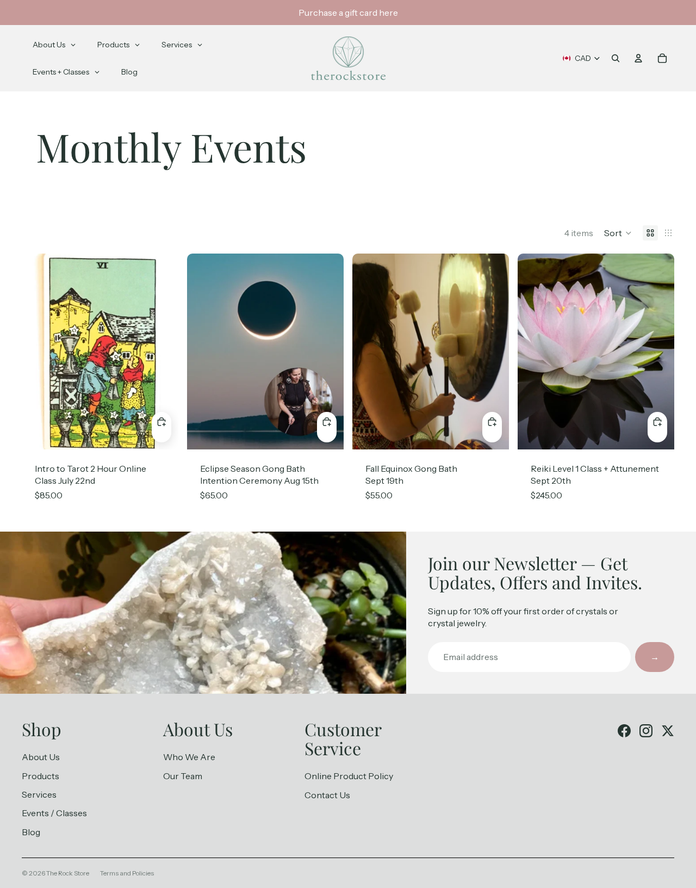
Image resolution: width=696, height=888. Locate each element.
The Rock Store (67, 873)
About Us (41, 756)
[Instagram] (645, 730)
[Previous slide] (368, 351)
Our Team (182, 775)
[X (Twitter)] (667, 730)
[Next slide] (492, 351)
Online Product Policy (348, 775)
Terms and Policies (127, 873)
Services (39, 794)
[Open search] (615, 58)
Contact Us (327, 795)
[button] (618, 233)
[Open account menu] (638, 58)
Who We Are (189, 756)
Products (40, 775)
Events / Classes (54, 812)
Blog (31, 832)
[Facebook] (624, 730)
